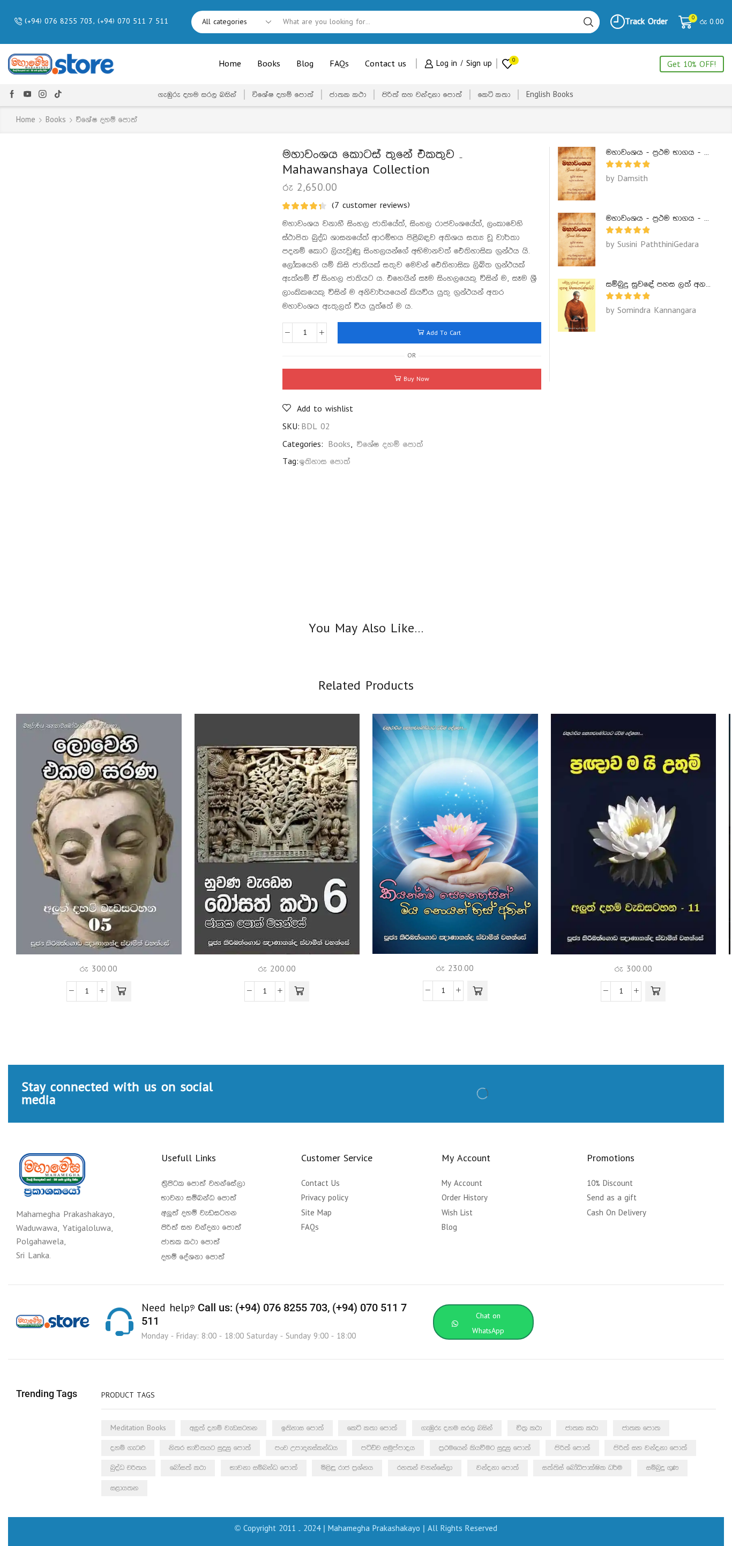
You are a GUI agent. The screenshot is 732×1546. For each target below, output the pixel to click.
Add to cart (444, 333)
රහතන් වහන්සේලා (424, 1467)
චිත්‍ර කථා (529, 1428)
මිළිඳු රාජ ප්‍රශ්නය (347, 1467)
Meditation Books (138, 1428)
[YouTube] (28, 95)
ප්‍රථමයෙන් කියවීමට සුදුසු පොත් (485, 1448)
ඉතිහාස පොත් (325, 461)
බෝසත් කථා (188, 1467)
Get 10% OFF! (691, 64)
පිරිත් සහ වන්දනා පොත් (422, 95)
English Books (549, 95)
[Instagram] (43, 95)
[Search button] (588, 22)
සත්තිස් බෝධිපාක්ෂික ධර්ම (582, 1467)
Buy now (416, 379)
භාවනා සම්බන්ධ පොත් (263, 1467)
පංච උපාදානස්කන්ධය (306, 1448)
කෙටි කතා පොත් (372, 1428)
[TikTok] (58, 95)
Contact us (385, 64)
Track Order (646, 21)
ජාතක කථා (348, 95)
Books (268, 64)
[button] (121, 991)
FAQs (339, 64)
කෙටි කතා (494, 95)
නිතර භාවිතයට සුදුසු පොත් (210, 1448)
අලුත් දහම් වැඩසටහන (223, 1428)
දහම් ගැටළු (127, 1448)
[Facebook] (12, 95)
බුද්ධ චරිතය (128, 1467)
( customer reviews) (371, 205)
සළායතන (124, 1488)
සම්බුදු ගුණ (662, 1467)
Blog (304, 64)
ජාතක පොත (641, 1428)
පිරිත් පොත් (572, 1448)
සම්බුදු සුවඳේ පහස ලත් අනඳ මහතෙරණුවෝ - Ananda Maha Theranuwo (658, 284)
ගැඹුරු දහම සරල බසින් (197, 95)
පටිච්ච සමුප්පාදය (388, 1448)
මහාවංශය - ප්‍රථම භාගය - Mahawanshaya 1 (658, 152)
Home (230, 64)
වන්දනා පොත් (497, 1467)
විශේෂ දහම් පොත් (283, 95)
